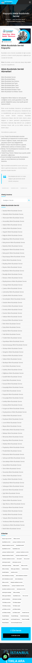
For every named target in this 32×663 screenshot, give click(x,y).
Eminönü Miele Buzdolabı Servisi (13, 306)
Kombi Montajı (14, 616)
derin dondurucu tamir (7, 579)
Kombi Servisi (25, 612)
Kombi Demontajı (24, 616)
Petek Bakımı (5, 622)
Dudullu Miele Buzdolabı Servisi (12, 302)
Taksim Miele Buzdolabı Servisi (12, 500)
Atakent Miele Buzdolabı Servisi (12, 225)
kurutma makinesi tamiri (22, 555)
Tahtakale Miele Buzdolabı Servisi (13, 497)
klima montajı (5, 569)
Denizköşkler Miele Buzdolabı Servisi (14, 299)
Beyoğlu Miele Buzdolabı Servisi (12, 274)
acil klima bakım (16, 609)
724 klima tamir (16, 605)
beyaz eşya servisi (6, 538)
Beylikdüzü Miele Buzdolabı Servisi (13, 270)
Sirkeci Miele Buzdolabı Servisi (12, 475)
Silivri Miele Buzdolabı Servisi (12, 468)
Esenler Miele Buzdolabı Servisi (12, 313)
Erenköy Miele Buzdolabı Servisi (12, 309)
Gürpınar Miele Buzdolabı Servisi (13, 355)
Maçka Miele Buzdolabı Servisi (12, 426)
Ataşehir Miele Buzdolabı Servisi (12, 232)
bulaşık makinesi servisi (8, 545)
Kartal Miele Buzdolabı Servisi (12, 380)
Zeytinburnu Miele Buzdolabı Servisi (13, 525)
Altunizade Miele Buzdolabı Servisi (13, 218)
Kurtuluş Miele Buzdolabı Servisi (12, 405)
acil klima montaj (6, 612)
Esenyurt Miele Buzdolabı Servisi (13, 320)
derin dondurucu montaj (8, 575)
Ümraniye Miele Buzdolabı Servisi (13, 507)
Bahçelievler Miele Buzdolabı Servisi (14, 242)
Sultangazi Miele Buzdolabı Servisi (13, 486)
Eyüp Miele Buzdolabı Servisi (11, 327)
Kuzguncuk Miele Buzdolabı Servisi (13, 408)
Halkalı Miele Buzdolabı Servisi (12, 359)
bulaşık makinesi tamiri (7, 555)
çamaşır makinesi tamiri (8, 552)
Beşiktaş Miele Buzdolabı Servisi (12, 263)
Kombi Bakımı (5, 616)
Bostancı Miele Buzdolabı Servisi (13, 278)
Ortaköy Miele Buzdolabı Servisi (12, 444)
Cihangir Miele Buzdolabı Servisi (12, 285)
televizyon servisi (16, 562)
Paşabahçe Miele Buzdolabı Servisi (13, 447)
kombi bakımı (5, 572)
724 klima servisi (6, 602)
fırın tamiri (19, 558)
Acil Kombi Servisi (15, 619)
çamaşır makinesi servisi (19, 542)
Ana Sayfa (8, 19)
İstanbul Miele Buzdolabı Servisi (12, 210)
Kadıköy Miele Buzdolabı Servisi (12, 369)
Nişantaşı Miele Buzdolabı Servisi (13, 440)
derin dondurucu (19, 579)
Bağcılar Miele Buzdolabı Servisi (12, 235)
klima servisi (17, 538)
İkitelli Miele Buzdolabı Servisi (12, 528)
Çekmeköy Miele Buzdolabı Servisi (13, 292)
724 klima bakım (17, 602)
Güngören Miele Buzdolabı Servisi (13, 352)
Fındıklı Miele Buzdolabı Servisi (12, 338)
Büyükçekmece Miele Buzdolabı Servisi (15, 281)
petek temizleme (6, 599)
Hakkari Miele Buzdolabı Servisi (12, 316)
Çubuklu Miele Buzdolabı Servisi (12, 295)
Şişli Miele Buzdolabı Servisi (11, 493)
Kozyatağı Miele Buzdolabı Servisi (13, 398)
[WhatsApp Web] (5, 656)
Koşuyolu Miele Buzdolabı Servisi (13, 394)
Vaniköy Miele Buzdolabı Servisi (12, 514)
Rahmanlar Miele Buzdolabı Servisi (13, 454)
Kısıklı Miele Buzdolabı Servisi (12, 391)
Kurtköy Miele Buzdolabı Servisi (12, 401)
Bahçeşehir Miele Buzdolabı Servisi (13, 253)
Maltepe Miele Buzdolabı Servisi (12, 433)
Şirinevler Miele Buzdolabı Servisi (13, 490)
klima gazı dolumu (15, 569)
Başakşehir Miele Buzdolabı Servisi (13, 249)
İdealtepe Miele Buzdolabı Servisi (13, 362)
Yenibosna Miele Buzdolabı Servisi (13, 521)
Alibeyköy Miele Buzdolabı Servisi (13, 214)
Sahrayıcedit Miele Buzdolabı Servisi (14, 458)
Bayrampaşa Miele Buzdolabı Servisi (14, 256)
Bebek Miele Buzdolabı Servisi (12, 260)
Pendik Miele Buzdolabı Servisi (12, 451)
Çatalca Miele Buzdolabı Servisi (12, 288)
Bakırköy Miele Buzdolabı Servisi (13, 246)
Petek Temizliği (25, 619)
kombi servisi (14, 572)
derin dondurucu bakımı (21, 575)
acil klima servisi (6, 609)
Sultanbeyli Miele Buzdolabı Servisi (13, 482)
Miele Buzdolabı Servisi (19, 19)
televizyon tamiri (6, 562)
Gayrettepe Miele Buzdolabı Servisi (13, 341)
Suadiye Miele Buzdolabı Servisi (12, 479)
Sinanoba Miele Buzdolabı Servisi (13, 472)
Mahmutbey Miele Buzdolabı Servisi (13, 429)
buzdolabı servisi (14, 188)
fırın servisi (26, 558)
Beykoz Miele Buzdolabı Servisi (12, 267)
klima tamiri (16, 565)
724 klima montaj (6, 605)
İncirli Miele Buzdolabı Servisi (11, 366)
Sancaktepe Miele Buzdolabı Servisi (13, 461)
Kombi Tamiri (5, 619)
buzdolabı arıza (24, 188)
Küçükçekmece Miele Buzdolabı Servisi (15, 412)
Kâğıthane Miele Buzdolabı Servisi (13, 373)
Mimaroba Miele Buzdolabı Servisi (13, 437)
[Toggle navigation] (30, 2)
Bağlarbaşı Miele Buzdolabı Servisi (13, 239)
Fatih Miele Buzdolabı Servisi (11, 334)
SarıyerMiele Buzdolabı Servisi (12, 465)
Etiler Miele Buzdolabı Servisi (11, 323)
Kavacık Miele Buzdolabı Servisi (12, 384)
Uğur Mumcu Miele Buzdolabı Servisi (14, 504)
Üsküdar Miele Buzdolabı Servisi (12, 511)
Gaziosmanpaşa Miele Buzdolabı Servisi (15, 345)
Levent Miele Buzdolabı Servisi (12, 422)
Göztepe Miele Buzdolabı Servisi (12, 348)
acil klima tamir (16, 612)
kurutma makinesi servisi (8, 558)
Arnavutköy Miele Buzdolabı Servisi (13, 221)
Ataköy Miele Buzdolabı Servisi (12, 228)
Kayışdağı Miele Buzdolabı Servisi (13, 387)
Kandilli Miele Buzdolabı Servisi (12, 376)
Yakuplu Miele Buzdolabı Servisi (12, 518)
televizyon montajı (6, 565)
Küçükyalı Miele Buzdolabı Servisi (13, 419)
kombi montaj (25, 569)
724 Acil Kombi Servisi (16, 622)
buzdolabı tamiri (5, 188)
